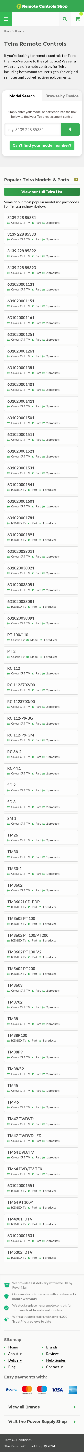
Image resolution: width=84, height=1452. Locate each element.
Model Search (22, 95)
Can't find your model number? (42, 145)
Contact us (54, 1367)
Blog (11, 1367)
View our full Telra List (42, 191)
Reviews (52, 1354)
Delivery (15, 1360)
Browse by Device (61, 95)
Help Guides (56, 1360)
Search (70, 129)
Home (7, 31)
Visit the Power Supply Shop (37, 1421)
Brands (19, 31)
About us (15, 1354)
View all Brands (24, 1407)
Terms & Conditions (18, 1440)
